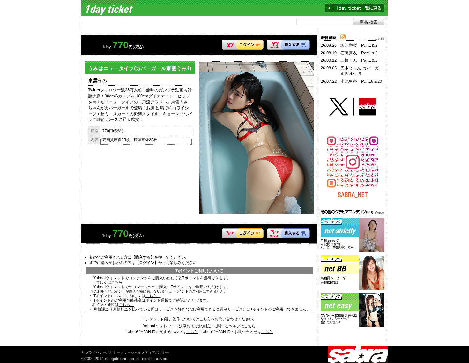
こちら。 (153, 296)
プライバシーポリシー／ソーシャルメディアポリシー (127, 352)
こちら (117, 282)
